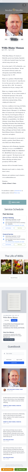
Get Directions (8, 228)
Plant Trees (20, 228)
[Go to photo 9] (16, 385)
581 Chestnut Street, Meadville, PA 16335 (15, 225)
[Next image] (25, 378)
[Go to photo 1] (9, 385)
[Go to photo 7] (14, 385)
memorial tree (18, 190)
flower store (17, 193)
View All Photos (14, 277)
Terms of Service (18, 466)
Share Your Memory (8, 339)
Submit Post (14, 362)
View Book (6, 320)
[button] (14, 377)
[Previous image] (3, 378)
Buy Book (14, 320)
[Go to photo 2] (10, 385)
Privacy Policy (10, 466)
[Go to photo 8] (15, 385)
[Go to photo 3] (11, 385)
